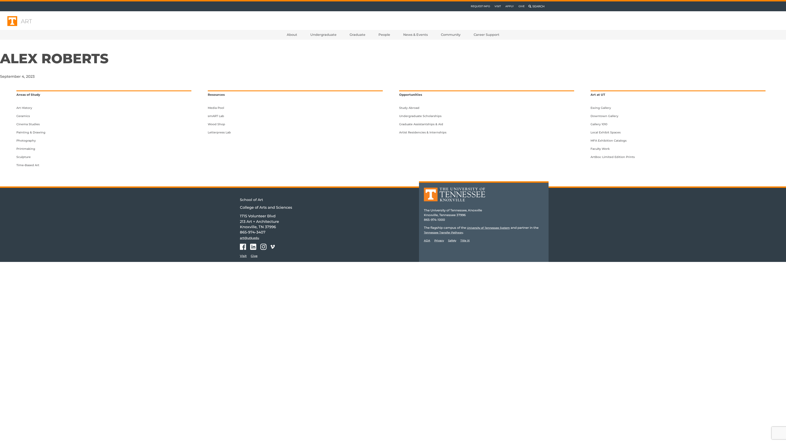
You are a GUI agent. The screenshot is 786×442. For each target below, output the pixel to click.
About (292, 35)
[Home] (454, 197)
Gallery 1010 (599, 124)
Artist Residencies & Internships (422, 132)
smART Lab (216, 116)
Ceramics (23, 116)
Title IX (465, 240)
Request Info (480, 6)
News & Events (415, 35)
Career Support (486, 35)
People (384, 35)
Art (26, 21)
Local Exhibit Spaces (606, 132)
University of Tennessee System (488, 227)
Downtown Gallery (604, 116)
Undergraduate (323, 35)
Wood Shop (216, 124)
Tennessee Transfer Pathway (443, 232)
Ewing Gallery (601, 108)
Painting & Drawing (30, 132)
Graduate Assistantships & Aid (421, 124)
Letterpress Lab (219, 132)
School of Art (251, 200)
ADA (427, 240)
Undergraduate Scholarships (420, 116)
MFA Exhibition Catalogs (609, 140)
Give (521, 6)
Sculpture (23, 157)
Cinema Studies (28, 124)
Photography (26, 140)
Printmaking (25, 149)
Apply (509, 6)
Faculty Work (600, 149)
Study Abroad (409, 108)
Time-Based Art (27, 165)
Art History (24, 108)
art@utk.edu (249, 238)
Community (451, 35)
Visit (498, 6)
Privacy (439, 240)
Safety (452, 240)
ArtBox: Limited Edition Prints (613, 157)
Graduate (357, 35)
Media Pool (216, 108)
